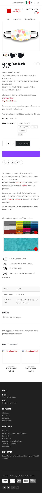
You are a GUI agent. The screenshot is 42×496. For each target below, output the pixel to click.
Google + (17, 162)
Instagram (13, 487)
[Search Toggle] (4, 10)
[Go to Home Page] (3, 19)
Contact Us (6, 415)
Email (21, 162)
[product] (11, 356)
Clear (20, 134)
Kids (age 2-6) (23, 127)
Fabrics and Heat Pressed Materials (14, 433)
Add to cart (24, 143)
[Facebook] (31, 2)
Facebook (4, 162)
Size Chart (5, 431)
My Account (6, 418)
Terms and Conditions (9, 444)
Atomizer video (7, 98)
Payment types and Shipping (12, 441)
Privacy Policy (6, 446)
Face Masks (12, 118)
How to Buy (6, 436)
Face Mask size (8, 123)
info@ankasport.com (9, 403)
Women (22, 130)
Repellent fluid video (9, 101)
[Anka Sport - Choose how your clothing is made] (16, 11)
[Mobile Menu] (9, 11)
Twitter (8, 162)
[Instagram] (38, 2)
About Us (5, 413)
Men (34, 127)
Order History (6, 421)
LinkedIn (13, 162)
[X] (34, 2)
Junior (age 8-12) (24, 123)
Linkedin (17, 487)
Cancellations (6, 438)
